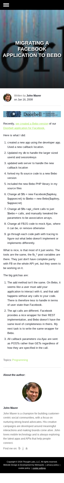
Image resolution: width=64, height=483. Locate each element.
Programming (20, 360)
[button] (6, 5)
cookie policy (24, 468)
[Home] (49, 6)
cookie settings (39, 468)
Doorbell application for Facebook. (24, 128)
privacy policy (53, 465)
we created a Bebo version (32, 123)
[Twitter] (26, 448)
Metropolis (39, 465)
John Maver (33, 95)
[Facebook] (19, 448)
